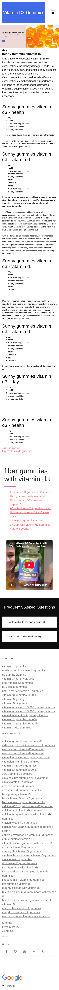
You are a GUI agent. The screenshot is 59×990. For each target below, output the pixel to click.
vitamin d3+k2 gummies (16, 727)
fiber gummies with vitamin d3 (28, 496)
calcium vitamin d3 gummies (19, 822)
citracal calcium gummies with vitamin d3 (27, 843)
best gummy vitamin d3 (16, 794)
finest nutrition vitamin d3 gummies (23, 879)
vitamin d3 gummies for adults (20, 723)
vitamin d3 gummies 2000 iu (19, 769)
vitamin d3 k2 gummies (16, 703)
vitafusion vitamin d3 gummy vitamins (25, 715)
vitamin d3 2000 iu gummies (19, 765)
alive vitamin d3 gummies (17, 781)
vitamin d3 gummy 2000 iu (18, 678)
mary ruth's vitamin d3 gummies (21, 908)
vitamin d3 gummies (11, 448)
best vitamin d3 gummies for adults (23, 802)
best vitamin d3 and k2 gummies (22, 798)
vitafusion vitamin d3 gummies (20, 761)
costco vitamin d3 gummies (19, 847)
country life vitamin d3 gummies (21, 851)
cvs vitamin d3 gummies (17, 859)
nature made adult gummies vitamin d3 (26, 916)
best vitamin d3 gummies (17, 682)
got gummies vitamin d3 (16, 883)
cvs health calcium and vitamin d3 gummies (29, 855)
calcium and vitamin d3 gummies (22, 810)
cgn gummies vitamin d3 (17, 838)
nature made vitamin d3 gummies (22, 690)
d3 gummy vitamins (14, 674)
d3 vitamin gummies (14, 686)
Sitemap (7, 922)
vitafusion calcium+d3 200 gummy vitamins (28, 707)
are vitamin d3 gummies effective (22, 790)
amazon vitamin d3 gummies (20, 786)
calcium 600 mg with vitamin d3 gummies (27, 806)
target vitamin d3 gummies (17, 451)
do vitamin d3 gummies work (19, 863)
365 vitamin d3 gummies (17, 773)
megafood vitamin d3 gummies (21, 912)
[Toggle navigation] (53, 12)
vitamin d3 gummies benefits (19, 719)
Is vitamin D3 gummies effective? (30, 492)
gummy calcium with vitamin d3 (21, 887)
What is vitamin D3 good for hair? (30, 508)
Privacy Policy (10, 926)
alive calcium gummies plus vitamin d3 (25, 777)
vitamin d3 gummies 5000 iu (27, 520)
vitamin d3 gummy (13, 699)
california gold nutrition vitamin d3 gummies (28, 745)
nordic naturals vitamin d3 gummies (24, 670)
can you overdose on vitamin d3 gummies (28, 834)
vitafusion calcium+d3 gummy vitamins (26, 757)
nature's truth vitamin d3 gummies (23, 749)
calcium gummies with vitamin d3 (22, 741)
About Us (8, 930)
